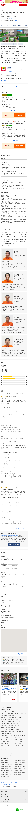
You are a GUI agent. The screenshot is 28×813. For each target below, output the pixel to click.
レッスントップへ (23, 5)
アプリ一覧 (3, 805)
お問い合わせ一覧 (9, 805)
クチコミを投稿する (14, 544)
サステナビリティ (16, 805)
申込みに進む (19, 115)
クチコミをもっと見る (21, 528)
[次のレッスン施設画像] (26, 687)
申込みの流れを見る (20, 86)
